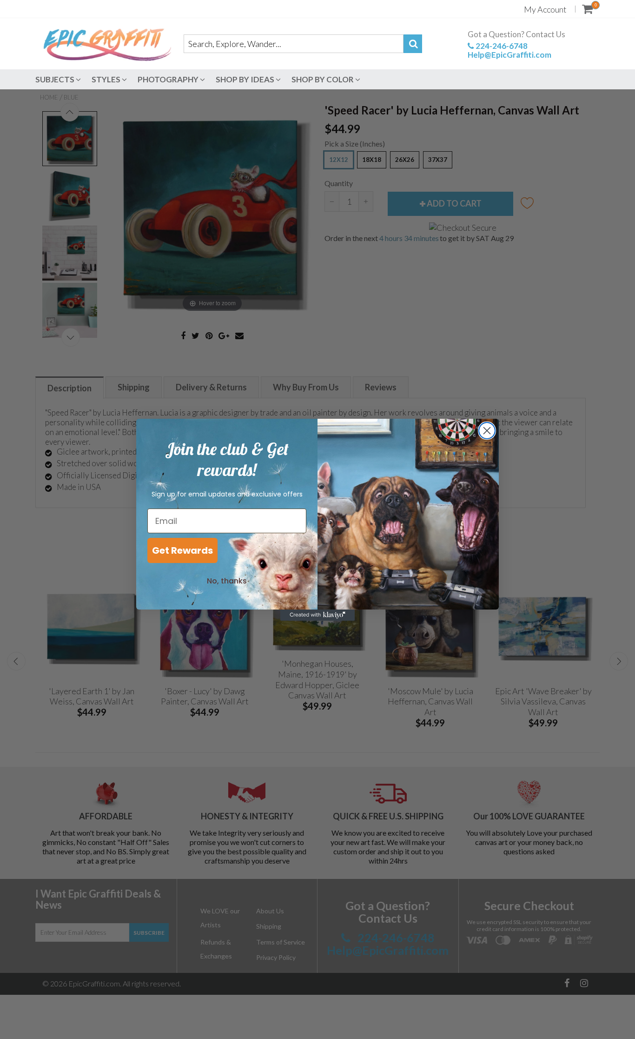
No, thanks (227, 581)
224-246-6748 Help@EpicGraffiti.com (509, 50)
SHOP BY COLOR (323, 79)
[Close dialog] (487, 430)
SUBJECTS (55, 79)
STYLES (107, 79)
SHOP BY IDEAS (246, 79)
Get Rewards (182, 550)
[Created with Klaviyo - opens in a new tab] (317, 615)
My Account (545, 9)
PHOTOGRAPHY (169, 79)
